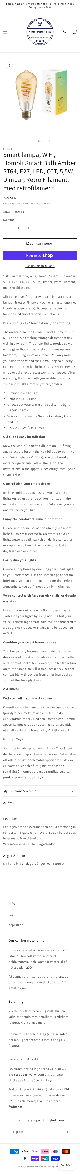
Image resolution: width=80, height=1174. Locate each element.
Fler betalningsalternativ (40, 265)
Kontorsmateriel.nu (34, 1166)
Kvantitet (8, 219)
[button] (5, 31)
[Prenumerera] (66, 1132)
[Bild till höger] (49, 141)
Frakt (18, 203)
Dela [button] (11, 802)
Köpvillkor (16, 925)
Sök (11, 915)
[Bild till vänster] (30, 141)
